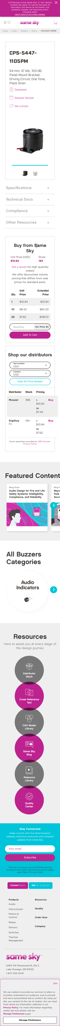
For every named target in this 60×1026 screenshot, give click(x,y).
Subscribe (30, 857)
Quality (39, 908)
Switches (14, 932)
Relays (12, 922)
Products (14, 899)
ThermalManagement (16, 939)
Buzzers (24, 31)
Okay (55, 983)
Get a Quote (21, 106)
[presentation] (53, 505)
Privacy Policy (36, 872)
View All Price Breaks (30, 381)
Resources (41, 899)
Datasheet (21, 89)
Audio (14, 31)
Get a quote (19, 266)
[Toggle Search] (9, 23)
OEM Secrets (44, 441)
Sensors (13, 927)
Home (5, 31)
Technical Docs (19, 199)
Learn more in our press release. (30, 14)
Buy (50, 399)
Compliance (17, 211)
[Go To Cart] (54, 22)
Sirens (34, 31)
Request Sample (24, 97)
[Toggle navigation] (5, 23)
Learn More (22, 872)
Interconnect (16, 909)
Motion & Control (14, 915)
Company (40, 926)
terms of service (40, 870)
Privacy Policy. (30, 444)
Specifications (19, 188)
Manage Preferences (14, 1014)
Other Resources (21, 222)
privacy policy (20, 870)
